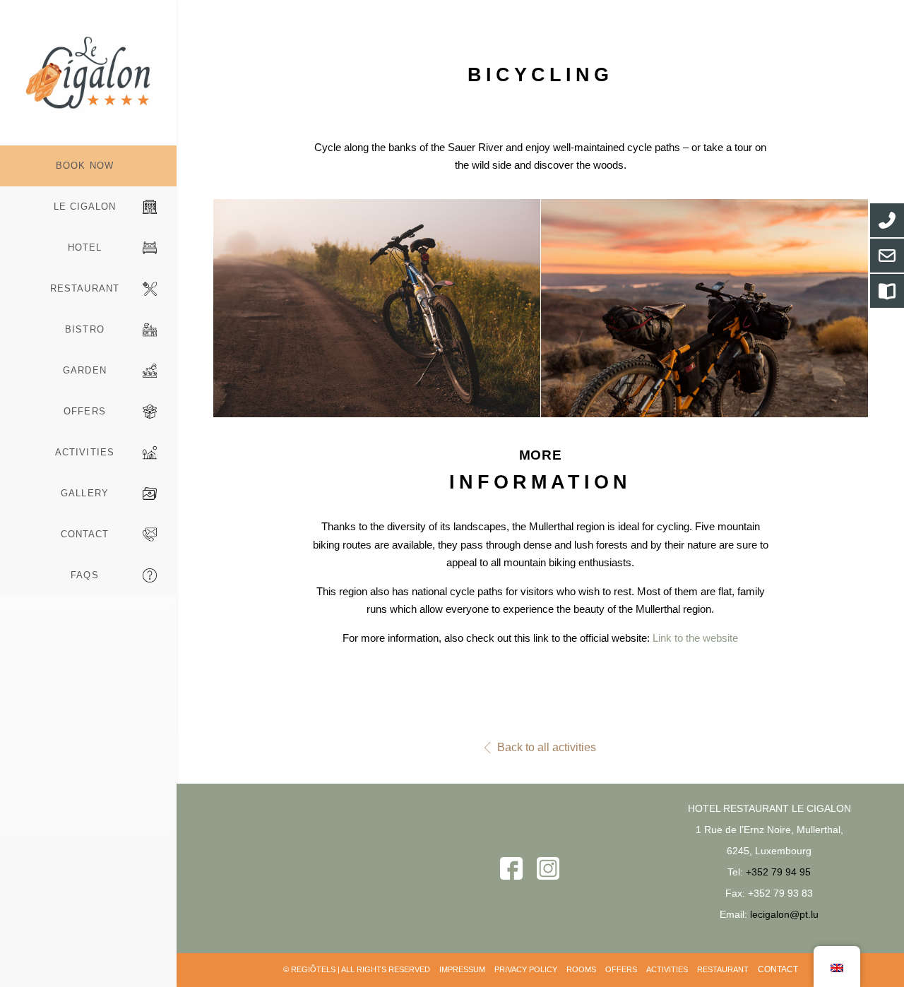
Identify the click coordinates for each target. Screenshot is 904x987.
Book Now (84, 165)
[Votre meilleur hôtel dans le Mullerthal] (88, 73)
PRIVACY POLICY (525, 969)
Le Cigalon (85, 206)
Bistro (84, 329)
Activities (84, 452)
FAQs (84, 575)
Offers (84, 411)
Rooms (581, 969)
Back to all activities (546, 747)
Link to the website (695, 638)
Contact (85, 534)
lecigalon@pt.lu (784, 914)
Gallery (84, 493)
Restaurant (84, 288)
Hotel (85, 247)
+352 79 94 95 (778, 872)
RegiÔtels (313, 969)
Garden (84, 370)
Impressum (462, 969)
